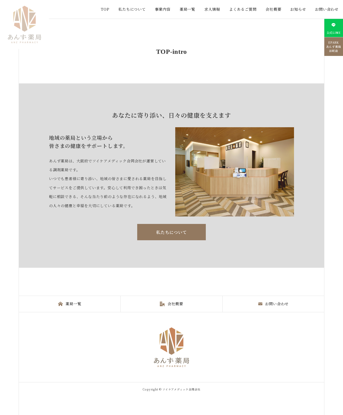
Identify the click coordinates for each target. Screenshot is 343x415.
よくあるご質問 (243, 9)
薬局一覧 (187, 9)
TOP (105, 9)
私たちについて (132, 9)
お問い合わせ (327, 9)
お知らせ (298, 9)
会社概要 (273, 9)
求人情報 (212, 9)
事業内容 (163, 9)
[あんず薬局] (24, 24)
